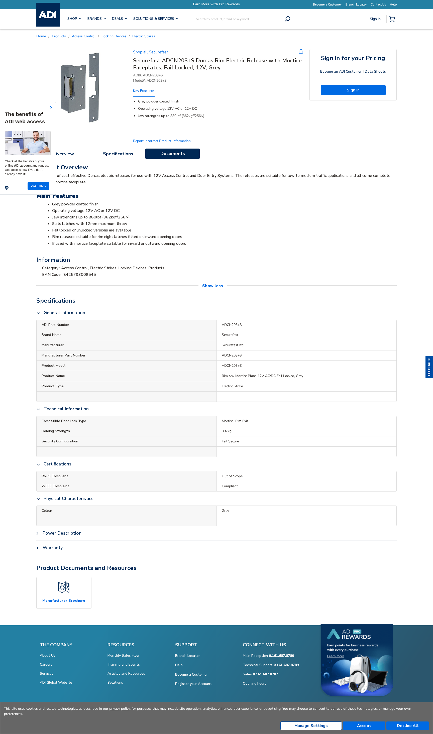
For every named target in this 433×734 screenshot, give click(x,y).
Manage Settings (311, 725)
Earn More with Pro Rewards (250, 4)
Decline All (408, 725)
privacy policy (119, 708)
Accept (364, 725)
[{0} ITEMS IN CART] (393, 19)
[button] (429, 367)
